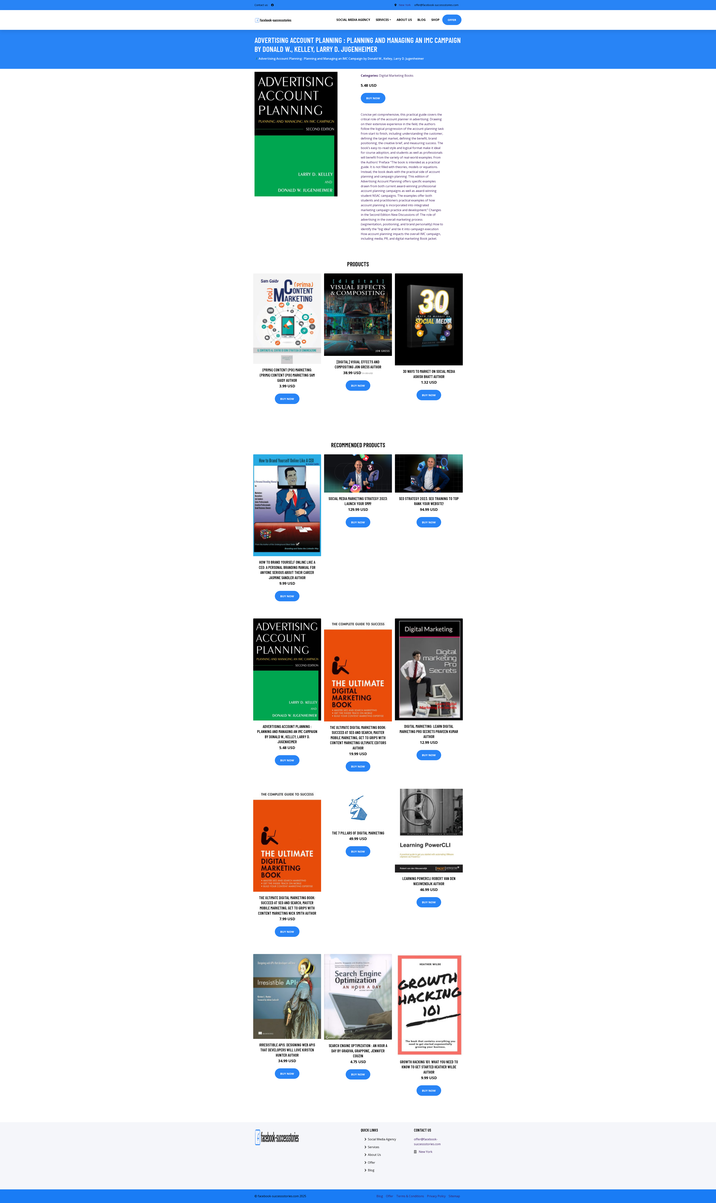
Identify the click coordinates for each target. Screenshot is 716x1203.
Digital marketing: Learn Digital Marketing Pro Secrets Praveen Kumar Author (429, 731)
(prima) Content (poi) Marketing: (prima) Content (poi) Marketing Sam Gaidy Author (287, 374)
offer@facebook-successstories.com (436, 5)
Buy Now (373, 98)
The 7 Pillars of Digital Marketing (358, 833)
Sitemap (454, 1196)
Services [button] (382, 20)
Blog (421, 20)
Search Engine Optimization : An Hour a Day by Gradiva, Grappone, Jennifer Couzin (358, 1050)
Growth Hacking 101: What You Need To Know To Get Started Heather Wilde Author (429, 1066)
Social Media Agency (353, 20)
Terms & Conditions (410, 1196)
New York (405, 5)
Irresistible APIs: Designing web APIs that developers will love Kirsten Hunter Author (287, 1049)
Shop (435, 20)
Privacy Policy (436, 1196)
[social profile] (272, 5)
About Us (404, 20)
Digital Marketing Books (396, 75)
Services (373, 1147)
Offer (452, 20)
